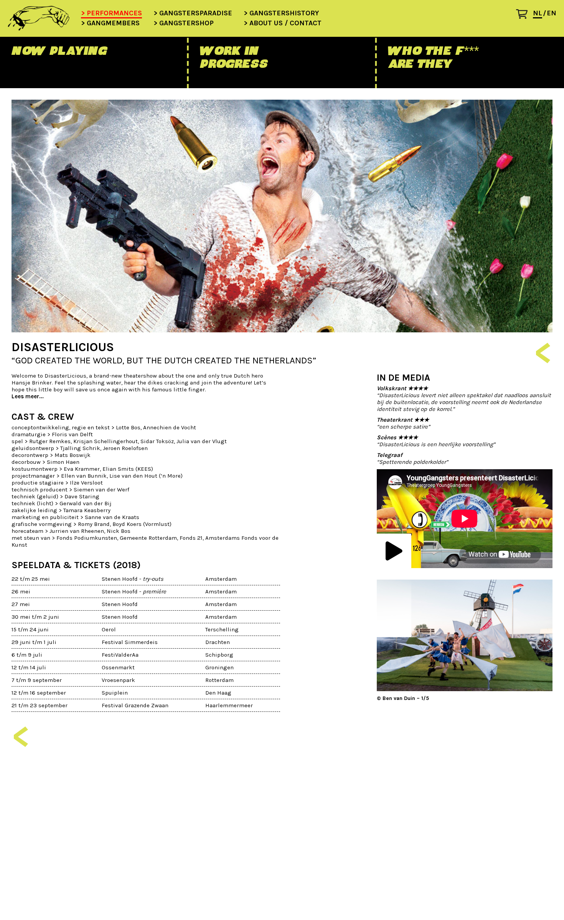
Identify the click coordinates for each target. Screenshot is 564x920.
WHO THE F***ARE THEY (433, 57)
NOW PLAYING (59, 50)
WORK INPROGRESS (233, 57)
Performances (114, 13)
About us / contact (285, 23)
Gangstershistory (284, 13)
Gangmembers (113, 23)
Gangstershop (186, 23)
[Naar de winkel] (524, 16)
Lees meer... (28, 396)
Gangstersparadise (195, 13)
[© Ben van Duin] (464, 635)
